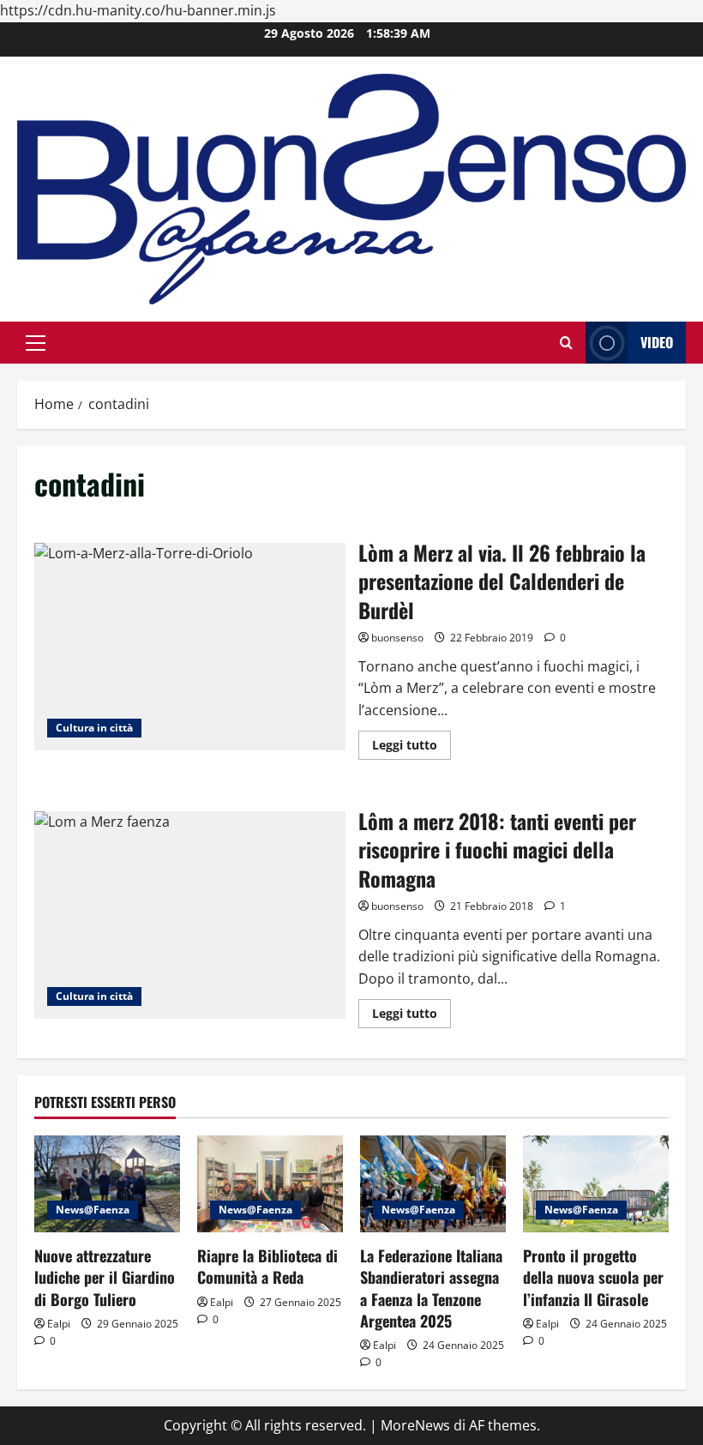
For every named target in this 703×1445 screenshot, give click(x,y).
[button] (35, 343)
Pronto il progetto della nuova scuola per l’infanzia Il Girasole (593, 1277)
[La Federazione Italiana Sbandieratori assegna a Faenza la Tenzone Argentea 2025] (433, 1183)
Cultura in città (94, 727)
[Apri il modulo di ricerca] (566, 342)
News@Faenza (92, 1209)
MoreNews (415, 1425)
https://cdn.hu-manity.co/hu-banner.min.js (138, 10)
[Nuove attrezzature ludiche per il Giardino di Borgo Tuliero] (107, 1183)
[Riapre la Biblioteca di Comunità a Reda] (270, 1183)
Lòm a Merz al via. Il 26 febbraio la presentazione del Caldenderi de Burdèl (189, 646)
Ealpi (58, 1323)
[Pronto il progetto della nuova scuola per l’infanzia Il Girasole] (596, 1183)
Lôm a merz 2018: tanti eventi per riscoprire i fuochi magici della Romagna (189, 915)
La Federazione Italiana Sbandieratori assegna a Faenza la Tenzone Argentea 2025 (431, 1288)
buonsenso (397, 637)
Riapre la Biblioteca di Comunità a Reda (267, 1266)
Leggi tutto (411, 748)
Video (656, 342)
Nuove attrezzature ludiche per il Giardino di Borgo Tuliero (104, 1277)
